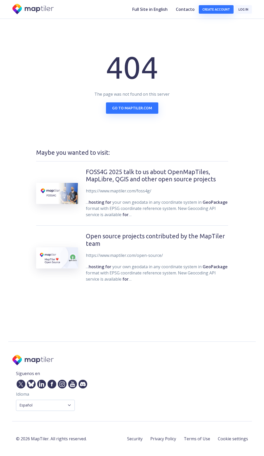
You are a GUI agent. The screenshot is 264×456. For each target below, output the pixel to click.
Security (135, 439)
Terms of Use (197, 439)
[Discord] (81, 383)
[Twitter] (19, 383)
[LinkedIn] (40, 383)
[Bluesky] (30, 383)
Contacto (185, 9)
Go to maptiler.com (132, 108)
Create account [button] (216, 9)
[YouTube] (71, 383)
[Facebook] (50, 383)
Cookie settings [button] (233, 439)
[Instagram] (61, 383)
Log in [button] (243, 9)
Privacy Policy (163, 439)
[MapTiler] (33, 9)
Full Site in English (150, 9)
